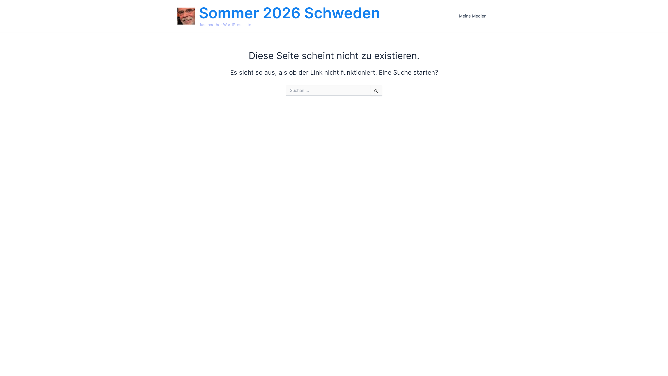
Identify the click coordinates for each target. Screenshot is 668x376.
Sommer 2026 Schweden (289, 13)
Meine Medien (472, 16)
